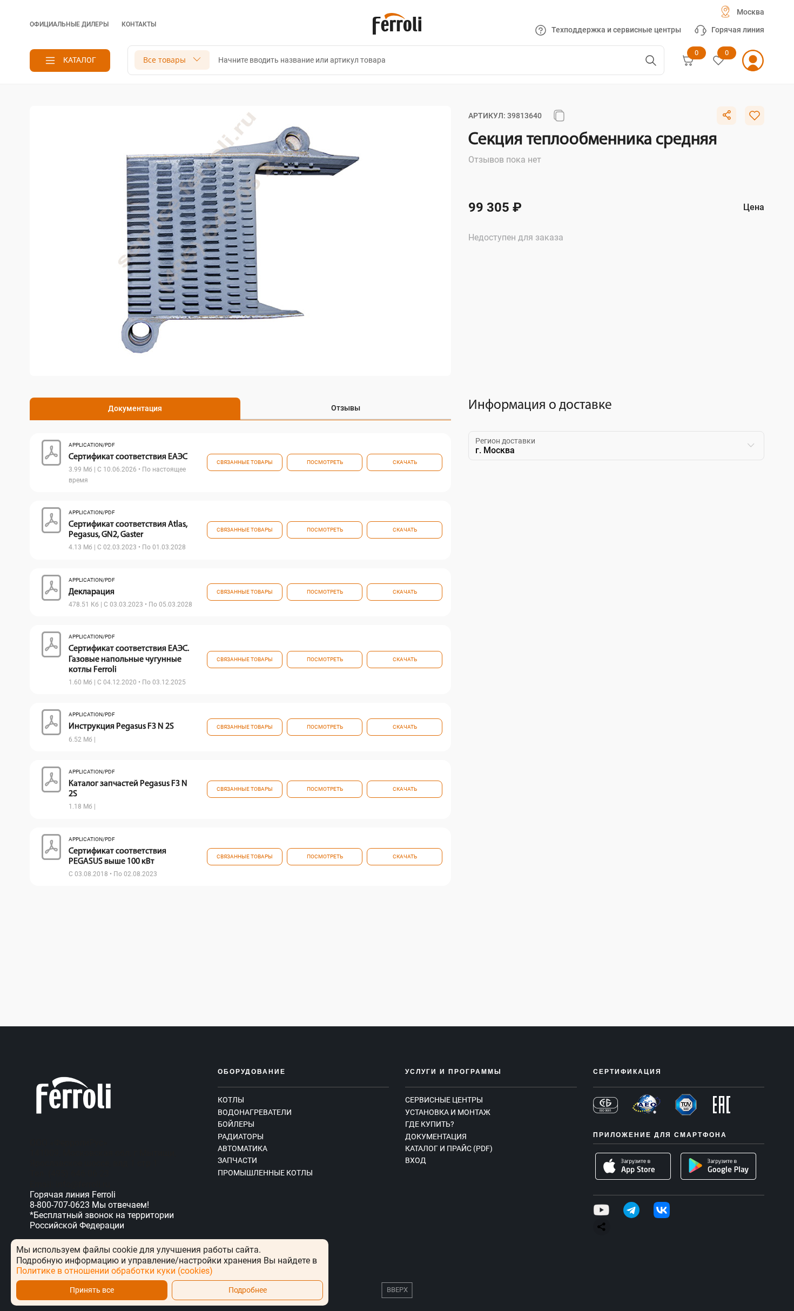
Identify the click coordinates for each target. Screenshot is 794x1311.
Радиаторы (241, 1136)
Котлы (231, 1099)
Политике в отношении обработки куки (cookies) (114, 1271)
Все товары (164, 60)
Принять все (92, 1290)
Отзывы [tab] (345, 408)
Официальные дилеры (69, 24)
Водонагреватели (255, 1112)
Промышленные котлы (265, 1172)
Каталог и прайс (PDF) (449, 1148)
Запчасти (237, 1160)
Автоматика (242, 1148)
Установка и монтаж (447, 1112)
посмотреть (325, 462)
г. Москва (495, 450)
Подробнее (247, 1290)
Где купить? (429, 1124)
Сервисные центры (444, 1099)
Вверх (397, 1290)
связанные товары (245, 462)
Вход (415, 1160)
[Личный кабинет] (753, 60)
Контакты (139, 24)
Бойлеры (236, 1124)
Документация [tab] (135, 408)
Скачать (405, 462)
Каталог (79, 60)
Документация (436, 1136)
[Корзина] (688, 60)
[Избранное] (718, 60)
